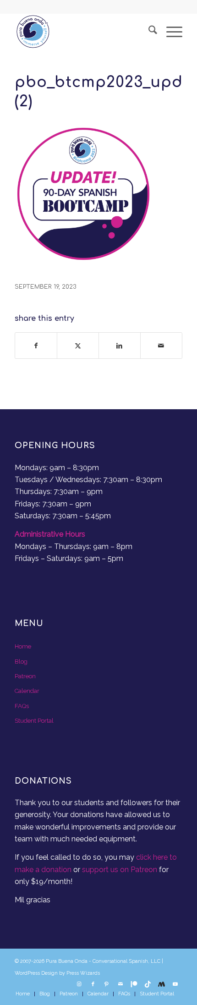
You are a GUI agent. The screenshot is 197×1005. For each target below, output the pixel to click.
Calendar (27, 690)
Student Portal (34, 720)
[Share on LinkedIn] (119, 345)
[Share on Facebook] (36, 345)
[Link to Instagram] (79, 984)
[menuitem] (148, 31)
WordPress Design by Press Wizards (57, 973)
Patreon (25, 676)
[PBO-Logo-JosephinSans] (81, 31)
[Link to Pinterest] (107, 984)
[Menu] (169, 31)
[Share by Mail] (161, 345)
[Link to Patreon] (134, 984)
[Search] (148, 31)
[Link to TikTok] (148, 984)
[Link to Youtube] (175, 984)
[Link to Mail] (120, 984)
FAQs (22, 706)
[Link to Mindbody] (162, 984)
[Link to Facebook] (93, 984)
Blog (21, 661)
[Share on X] (77, 345)
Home (23, 646)
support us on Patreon (119, 869)
